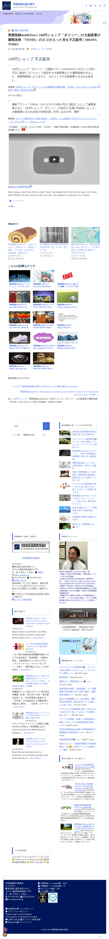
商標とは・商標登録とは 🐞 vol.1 (75, 681)
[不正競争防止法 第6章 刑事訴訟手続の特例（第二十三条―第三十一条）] (54, 235)
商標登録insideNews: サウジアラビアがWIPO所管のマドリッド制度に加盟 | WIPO (38, 715)
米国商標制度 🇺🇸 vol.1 (69, 739)
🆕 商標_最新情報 (19, 30)
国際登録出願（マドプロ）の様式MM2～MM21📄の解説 (84, 465)
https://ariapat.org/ (21, 575)
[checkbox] (5, 934)
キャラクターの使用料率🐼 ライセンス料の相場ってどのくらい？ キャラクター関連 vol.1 (77, 670)
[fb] (86, 5)
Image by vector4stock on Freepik (23, 917)
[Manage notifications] (5, 929)
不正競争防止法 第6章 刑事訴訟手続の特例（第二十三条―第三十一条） (54, 247)
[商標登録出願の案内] (6, 5)
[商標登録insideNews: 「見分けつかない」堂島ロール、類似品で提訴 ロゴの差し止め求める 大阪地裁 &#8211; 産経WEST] (22, 235)
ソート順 (16, 435)
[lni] (90, 5)
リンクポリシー (26, 909)
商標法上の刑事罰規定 (18, 187)
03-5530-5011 (13, 897)
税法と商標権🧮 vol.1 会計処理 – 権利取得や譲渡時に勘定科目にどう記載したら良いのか (77, 702)
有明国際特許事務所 (31, 558)
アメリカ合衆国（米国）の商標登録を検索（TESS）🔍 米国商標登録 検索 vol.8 (77, 722)
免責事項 (12, 909)
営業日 (40, 572)
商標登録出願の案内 (24, 4)
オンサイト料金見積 (22, 599)
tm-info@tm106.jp (15, 899)
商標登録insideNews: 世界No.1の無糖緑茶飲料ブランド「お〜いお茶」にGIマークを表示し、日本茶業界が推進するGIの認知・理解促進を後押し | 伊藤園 (31, 681)
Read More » (39, 637)
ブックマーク (18, 201)
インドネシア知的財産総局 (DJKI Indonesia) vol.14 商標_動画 (85, 767)
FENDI (49, 49)
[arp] (100, 5)
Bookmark (11, 922)
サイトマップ (25, 922)
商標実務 (63, 677)
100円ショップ (37, 49)
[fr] (95, 5)
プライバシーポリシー (18, 911)
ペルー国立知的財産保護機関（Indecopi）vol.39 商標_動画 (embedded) (37, 646)
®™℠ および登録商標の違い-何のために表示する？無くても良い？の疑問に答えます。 (77, 712)
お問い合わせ (20, 580)
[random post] (67, 767)
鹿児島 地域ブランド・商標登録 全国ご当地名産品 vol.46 (84, 510)
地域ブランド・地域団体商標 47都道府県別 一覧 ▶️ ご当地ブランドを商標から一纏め (77, 746)
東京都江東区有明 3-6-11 (18, 889)
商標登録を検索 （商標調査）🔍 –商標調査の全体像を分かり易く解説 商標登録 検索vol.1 (77, 691)
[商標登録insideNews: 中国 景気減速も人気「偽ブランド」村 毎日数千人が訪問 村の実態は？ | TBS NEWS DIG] (85, 235)
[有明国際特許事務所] (31, 547)
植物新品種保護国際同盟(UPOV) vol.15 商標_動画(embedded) (83, 807)
